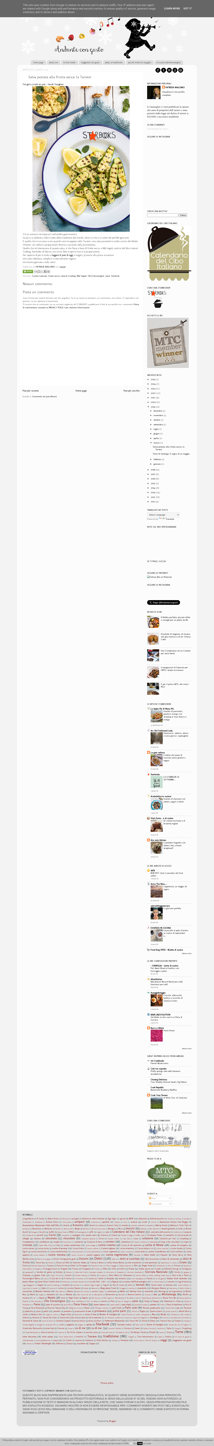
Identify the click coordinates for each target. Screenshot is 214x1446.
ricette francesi (126, 1314)
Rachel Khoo (184, 1311)
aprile (156, 438)
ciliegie (26, 1238)
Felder (73, 1265)
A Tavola (40, 1218)
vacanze (78, 1340)
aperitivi (105, 1221)
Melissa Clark (135, 1291)
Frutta (131, 1268)
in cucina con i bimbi (94, 1278)
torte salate (47, 1336)
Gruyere (102, 1275)
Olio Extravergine (96, 275)
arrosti (144, 1222)
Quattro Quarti (156, 1311)
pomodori (57, 1311)
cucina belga (90, 1245)
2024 (153, 383)
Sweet (137, 1328)
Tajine (169, 1328)
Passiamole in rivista (172, 1301)
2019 (153, 406)
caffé (91, 1232)
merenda (149, 1291)
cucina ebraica (28, 1248)
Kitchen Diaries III (79, 1282)
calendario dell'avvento (160, 1232)
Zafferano (60, 1343)
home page (38, 62)
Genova (69, 1272)
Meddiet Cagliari (98, 1291)
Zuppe (92, 1343)
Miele (32, 1294)
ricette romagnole (142, 1314)
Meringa (162, 1291)
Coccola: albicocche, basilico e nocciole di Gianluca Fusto (173, 998)
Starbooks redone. (124, 1324)
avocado (125, 1225)
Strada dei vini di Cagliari (179, 1325)
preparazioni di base (83, 1311)
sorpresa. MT (51, 1325)
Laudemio (66, 1285)
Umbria (168, 1337)
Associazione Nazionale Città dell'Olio (41, 1225)
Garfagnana (186, 1269)
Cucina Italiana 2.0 (145, 1248)
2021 (153, 397)
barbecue (26, 1229)
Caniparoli (29, 1235)
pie (178, 1307)
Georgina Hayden (96, 1272)
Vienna (29, 1344)
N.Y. (35, 1298)
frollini (122, 1269)
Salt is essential (94, 1317)
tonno (161, 1332)
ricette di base (90, 1314)
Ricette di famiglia (108, 1314)
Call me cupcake (159, 1068)
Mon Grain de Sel (84, 1295)
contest (110, 1241)
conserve (79, 1241)
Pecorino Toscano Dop (56, 1308)
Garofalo (40, 1272)
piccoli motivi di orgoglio (139, 62)
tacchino (160, 1328)
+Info (139, 1443)
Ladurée (171, 1282)
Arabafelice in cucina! (161, 796)
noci (137, 1298)
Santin (127, 1318)
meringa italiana (175, 1291)
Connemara (67, 1242)
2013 (153, 492)
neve (63, 1298)
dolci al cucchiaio (130, 1258)
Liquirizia (26, 1288)
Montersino (110, 1294)
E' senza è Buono (97, 1262)
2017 (153, 474)
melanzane (112, 1291)
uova (55, 1340)
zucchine (81, 1343)
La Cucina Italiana (158, 1282)
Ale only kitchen (158, 840)
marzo (156, 442)
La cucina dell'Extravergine (134, 1281)
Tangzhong (186, 1328)
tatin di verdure (47, 1332)
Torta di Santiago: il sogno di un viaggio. (171, 453)
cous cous (153, 1242)
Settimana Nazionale (115, 1320)
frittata (97, 1269)
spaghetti (70, 1324)
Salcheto (174, 1314)
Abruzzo (65, 1219)
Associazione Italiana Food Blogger (173, 1222)
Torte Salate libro (66, 1337)
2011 (153, 501)
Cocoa (136, 1238)
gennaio (157, 464)
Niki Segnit (82, 275)
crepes (186, 1242)
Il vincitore (79, 1278)
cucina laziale (177, 1248)
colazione (147, 1238)
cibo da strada (183, 1235)
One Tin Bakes (92, 1301)
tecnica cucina (92, 1332)
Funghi (158, 1269)
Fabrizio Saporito (37, 1266)
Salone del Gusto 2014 (69, 1317)
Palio (112, 1301)
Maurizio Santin (82, 1291)
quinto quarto (171, 1311)
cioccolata (51, 1238)
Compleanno (29, 1241)
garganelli (29, 1272)
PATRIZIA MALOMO (175, 87)
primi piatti (119, 1311)
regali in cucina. (52, 1314)
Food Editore (27, 1269)
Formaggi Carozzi (50, 1269)
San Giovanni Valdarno (113, 1318)
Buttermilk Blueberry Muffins (164, 1090)
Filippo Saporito (125, 1266)
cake (107, 1232)
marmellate (27, 1291)
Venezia (115, 1340)
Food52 (37, 1269)
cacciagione (82, 1232)
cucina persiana (77, 1252)
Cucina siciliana (176, 1251)
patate (153, 1304)
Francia (75, 1269)
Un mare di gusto (182, 1337)
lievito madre (156, 1285)
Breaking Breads (168, 1229)
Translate (170, 519)
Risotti (163, 1314)
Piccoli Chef (169, 1308)
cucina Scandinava (157, 1251)
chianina (104, 1235)
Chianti (114, 1235)
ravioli (25, 1314)
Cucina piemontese (93, 1252)
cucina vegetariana (117, 1254)
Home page (81, 390)
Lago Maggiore (28, 1285)
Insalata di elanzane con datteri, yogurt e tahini (174, 800)
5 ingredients (28, 1218)
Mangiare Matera (158, 1288)
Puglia (142, 1311)
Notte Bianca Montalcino (151, 1298)
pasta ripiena (100, 1304)
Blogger (112, 1421)
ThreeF (152, 1332)
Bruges (34, 1232)
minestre (51, 1294)
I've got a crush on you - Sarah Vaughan (43, 84)
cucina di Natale (154, 1245)
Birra (120, 1229)
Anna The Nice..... (159, 883)
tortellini (79, 1337)
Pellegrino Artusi (75, 1308)
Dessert (164, 1254)
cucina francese (59, 1248)
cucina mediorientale (59, 1251)
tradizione (111, 1336)
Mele (122, 1291)
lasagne (40, 1285)
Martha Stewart (43, 1291)
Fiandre (94, 1266)
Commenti (156, 1203)
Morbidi (121, 1295)
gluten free (39, 1275)
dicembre (157, 410)
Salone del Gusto (50, 1317)
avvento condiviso (137, 1225)
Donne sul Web (63, 1262)
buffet (51, 1232)
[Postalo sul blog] (39, 271)
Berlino (86, 1229)
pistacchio (29, 1311)
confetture (44, 1241)
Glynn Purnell (56, 1275)
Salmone (35, 1317)
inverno (122, 1278)
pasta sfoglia (126, 1304)
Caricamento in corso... (158, 128)
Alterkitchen (156, 979)
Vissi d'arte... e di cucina (162, 818)
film (136, 1265)
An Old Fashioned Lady (162, 730)
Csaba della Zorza (46, 1245)
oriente (104, 1301)
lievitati (140, 1284)
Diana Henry (177, 1255)
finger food (147, 1265)
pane (135, 1301)
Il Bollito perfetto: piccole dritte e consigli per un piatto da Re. (175, 618)
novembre (158, 415)
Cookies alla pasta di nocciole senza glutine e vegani (174, 758)
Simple (178, 1321)
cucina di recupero (179, 1245)
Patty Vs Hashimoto (174, 1304)
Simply (186, 1321)
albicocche (142, 1218)
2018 (153, 469)
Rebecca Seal (36, 1314)
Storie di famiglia (155, 1324)
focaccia (186, 1266)
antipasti (79, 1221)
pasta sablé (115, 1305)
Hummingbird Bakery (31, 1278)
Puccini (134, 1311)
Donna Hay (40, 1262)
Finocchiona (160, 1266)
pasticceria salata (141, 1305)
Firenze (177, 1265)
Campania (187, 1232)
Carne (52, 1235)
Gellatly (59, 1272)
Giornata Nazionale (156, 1271)
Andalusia (38, 1222)
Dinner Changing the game (64, 1259)
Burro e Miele (157, 1028)
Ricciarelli (78, 1314)
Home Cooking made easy (159, 1275)
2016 (153, 478)
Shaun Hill (134, 1321)
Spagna (80, 1325)
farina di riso (62, 1265)
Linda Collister (183, 1285)
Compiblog (184, 1238)
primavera (100, 1311)
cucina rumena (126, 1252)
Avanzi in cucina (96, 1225)
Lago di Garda (183, 1282)
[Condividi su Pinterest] (48, 271)
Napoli (41, 1298)
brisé (180, 1229)
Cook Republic (157, 1087)
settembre (158, 424)
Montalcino (98, 1295)
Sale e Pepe (184, 1314)
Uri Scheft (67, 1340)
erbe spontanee (151, 1262)
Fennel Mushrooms (159, 1063)
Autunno (78, 1225)
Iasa (45, 1278)
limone (169, 1285)
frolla (114, 1269)
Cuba (58, 1245)
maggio (123, 1288)
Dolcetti (83, 1258)
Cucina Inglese (108, 1248)
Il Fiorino (68, 1278)
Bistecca (143, 1229)
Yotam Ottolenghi (42, 1343)
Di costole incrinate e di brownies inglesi (174, 822)
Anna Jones (67, 1222)
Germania (110, 1272)
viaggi (163, 1340)
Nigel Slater (74, 1298)
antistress (95, 1222)
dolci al (114, 1259)
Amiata (178, 1219)
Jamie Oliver (28, 1281)
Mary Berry (60, 1291)
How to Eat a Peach (180, 1275)
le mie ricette (69, 62)
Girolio (177, 1272)
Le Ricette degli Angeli (91, 1285)
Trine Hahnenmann (145, 1337)
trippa (159, 1337)
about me (53, 62)
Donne (50, 1263)
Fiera (101, 1266)
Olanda (25, 1301)
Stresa (70, 1328)
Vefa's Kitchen (102, 1340)
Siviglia (40, 1325)
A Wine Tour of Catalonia (175, 1097)
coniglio (56, 1242)
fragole (64, 1268)
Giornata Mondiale (134, 1272)
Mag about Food (108, 1288)
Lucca (85, 1288)
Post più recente (31, 390)
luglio (156, 429)
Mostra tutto (186, 953)
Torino (169, 1332)
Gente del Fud (80, 1272)
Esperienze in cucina (169, 1263)
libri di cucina (118, 1285)
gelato (49, 1272)
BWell (72, 1232)
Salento (26, 1317)
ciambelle (170, 1235)
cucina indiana (92, 1248)
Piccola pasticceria (151, 1307)
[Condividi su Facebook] (45, 271)
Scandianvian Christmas (180, 1318)
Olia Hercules (36, 1301)
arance (134, 1221)
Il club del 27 (55, 1278)
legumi (106, 1285)
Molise (69, 1294)
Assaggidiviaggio (158, 992)
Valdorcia (89, 1340)
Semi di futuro (47, 1321)
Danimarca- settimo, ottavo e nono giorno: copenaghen (176, 734)
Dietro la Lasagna (43, 1259)
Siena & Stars (166, 1321)
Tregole (131, 1337)
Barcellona (36, 1229)
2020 (153, 402)
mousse (147, 1295)
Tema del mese (107, 1332)
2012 (153, 497)
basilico (58, 1229)
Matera (70, 1291)
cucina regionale (110, 1251)
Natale (51, 1297)
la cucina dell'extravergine (168, 62)
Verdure (124, 1340)
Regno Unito (66, 1314)
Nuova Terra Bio (169, 1298)
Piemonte (187, 1308)
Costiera (144, 1242)
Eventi (25, 1265)
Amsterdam (27, 1222)
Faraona (50, 1265)
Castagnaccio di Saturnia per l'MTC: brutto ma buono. (174, 668)
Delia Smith (149, 1254)
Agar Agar (112, 1218)
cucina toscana (56, 1254)
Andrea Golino (52, 1222)
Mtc (155, 1294)
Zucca (70, 1343)
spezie (89, 1324)
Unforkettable (28, 1340)
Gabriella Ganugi (171, 1269)
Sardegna (154, 1317)
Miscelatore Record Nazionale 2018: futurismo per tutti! (167, 983)
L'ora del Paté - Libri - (98, 1282)
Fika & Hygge (111, 1266)
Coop (136, 1242)
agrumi (123, 1218)
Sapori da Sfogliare (140, 1318)
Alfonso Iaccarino (157, 1218)
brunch (42, 1232)
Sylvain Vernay (149, 1328)
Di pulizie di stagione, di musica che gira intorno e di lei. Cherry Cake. (176, 637)
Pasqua (156, 1301)
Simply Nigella (28, 1325)
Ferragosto (83, 1265)
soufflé (61, 1325)
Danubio (137, 1255)
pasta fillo (67, 1305)
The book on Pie (121, 1332)
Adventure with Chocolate (93, 1218)
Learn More (172, 8)
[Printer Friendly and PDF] (28, 272)
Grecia (93, 1275)
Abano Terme (53, 1218)
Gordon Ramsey (81, 1275)
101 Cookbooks (157, 1060)
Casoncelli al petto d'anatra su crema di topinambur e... (176, 933)
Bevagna (111, 1229)
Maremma (173, 1288)
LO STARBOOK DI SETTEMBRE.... (171, 778)
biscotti (130, 1228)
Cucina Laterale (39, 275)
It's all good (160, 1278)
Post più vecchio (132, 390)
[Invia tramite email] (35, 271)
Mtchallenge (169, 1294)
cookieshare (126, 1242)
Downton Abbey (79, 1262)
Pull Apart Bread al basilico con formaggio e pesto (165, 969)
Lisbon (43, 1288)
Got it (187, 8)
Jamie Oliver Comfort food (48, 1282)
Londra (61, 1288)
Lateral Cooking (68, 275)
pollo (46, 1311)
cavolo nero (91, 1235)
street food (49, 1328)
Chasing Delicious (159, 1079)
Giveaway (27, 1275)
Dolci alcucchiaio (152, 1259)
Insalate (110, 1278)
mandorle (142, 1288)
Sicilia (144, 1321)
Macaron (94, 1288)
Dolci (98, 1258)
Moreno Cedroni (134, 1294)
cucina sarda (140, 1251)
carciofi (39, 1235)
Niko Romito (119, 1298)
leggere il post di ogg (62, 255)
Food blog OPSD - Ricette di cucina (167, 949)
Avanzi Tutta (112, 1225)
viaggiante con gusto (90, 62)
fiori (169, 1266)
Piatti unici (131, 1307)
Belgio (77, 1229)
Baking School (161, 1225)
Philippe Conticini (102, 1308)
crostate (27, 1245)
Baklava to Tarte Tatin (179, 1225)
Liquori (35, 1288)
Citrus (101, 1238)
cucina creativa (107, 1245)
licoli (130, 1285)
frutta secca (54, 275)
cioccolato (69, 1238)
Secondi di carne (30, 1320)
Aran (125, 1222)
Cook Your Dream (159, 1095)
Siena (152, 1320)
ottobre (156, 419)
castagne (76, 1235)
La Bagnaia (114, 1282)
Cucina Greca (78, 1248)
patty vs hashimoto (113, 62)
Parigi (146, 1301)
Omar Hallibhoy (77, 1301)
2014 (153, 487)
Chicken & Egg (126, 1235)
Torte (179, 1332)
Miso (61, 1295)
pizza (38, 1311)
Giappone (120, 1272)
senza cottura (79, 1321)
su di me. (96, 1328)
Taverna (61, 1332)
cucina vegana (93, 1254)
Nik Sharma (95, 1298)
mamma (131, 1288)
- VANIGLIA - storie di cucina (164, 965)
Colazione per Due (168, 1238)
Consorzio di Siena (94, 1242)
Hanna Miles (141, 1275)
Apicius (117, 1222)
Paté (162, 1305)
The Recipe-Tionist (138, 1332)
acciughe (75, 1218)
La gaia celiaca (158, 752)
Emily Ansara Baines (115, 1262)
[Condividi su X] (42, 271)
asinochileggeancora (160, 905)
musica (26, 1297)
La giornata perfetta (172, 908)
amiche (186, 1219)
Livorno (52, 1288)
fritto (105, 1268)
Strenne (60, 1328)
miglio (41, 1295)
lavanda (76, 1285)
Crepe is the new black (170, 1242)
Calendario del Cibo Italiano (128, 1231)
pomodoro (68, 1311)
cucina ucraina (77, 1255)
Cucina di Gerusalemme (131, 1245)
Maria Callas (184, 1288)
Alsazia (170, 1219)
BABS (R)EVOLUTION (160, 1014)
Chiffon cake (139, 1235)
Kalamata (66, 1282)
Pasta (37, 1304)
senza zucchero (94, 1321)
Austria (66, 1225)
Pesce (87, 1307)
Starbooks (155, 774)
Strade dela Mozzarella (32, 1328)
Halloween (127, 1275)
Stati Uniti (139, 1325)
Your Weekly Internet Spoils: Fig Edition (169, 1082)
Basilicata (48, 1229)
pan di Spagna (123, 1301)
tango (177, 1328)
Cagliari (100, 1232)
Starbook (115, 275)
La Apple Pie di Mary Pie (162, 708)
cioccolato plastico (88, 1239)
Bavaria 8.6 (68, 1229)
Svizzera (127, 1328)
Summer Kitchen (114, 1328)
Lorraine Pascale (73, 1288)
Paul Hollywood (37, 1308)
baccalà (150, 1225)
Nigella (85, 1298)
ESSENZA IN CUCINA (161, 927)
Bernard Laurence (98, 1229)
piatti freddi (116, 1308)
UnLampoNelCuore (43, 1340)
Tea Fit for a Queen (75, 1332)
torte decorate (29, 1336)
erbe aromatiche (134, 1262)
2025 (153, 379)
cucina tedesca (39, 1255)
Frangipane (86, 1269)
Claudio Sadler (113, 1239)
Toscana (91, 1336)
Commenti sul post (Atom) (44, 396)
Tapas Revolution (31, 1332)
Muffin (186, 1294)
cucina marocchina (38, 1251)
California (177, 1232)
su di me (80, 1328)
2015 (153, 483)
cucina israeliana (127, 1248)
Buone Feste (61, 1232)
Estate (183, 1262)
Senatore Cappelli (63, 1321)
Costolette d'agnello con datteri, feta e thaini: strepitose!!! (175, 845)
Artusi (153, 1222)
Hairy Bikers (114, 1275)
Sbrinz (165, 1318)
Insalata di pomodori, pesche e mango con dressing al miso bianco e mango (175, 715)
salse (107, 275)
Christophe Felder (154, 1235)
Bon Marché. (154, 1229)
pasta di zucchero (53, 1304)
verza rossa (138, 1340)
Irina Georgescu (137, 1278)
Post (153, 1198)
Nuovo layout (184, 1298)
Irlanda (149, 1278)
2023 (153, 388)
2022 (153, 393)
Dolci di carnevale (170, 1258)
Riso (154, 1314)
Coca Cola (126, 1239)
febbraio (157, 459)
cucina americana (72, 1245)
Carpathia (65, 1235)
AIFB (153, 870)
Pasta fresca (81, 1304)
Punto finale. (169, 1030)
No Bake (130, 1298)
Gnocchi (68, 1275)
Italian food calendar (177, 1278)
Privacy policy (107, 1382)
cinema (37, 1238)
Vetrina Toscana (151, 1340)
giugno (156, 433)
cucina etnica (43, 1248)
